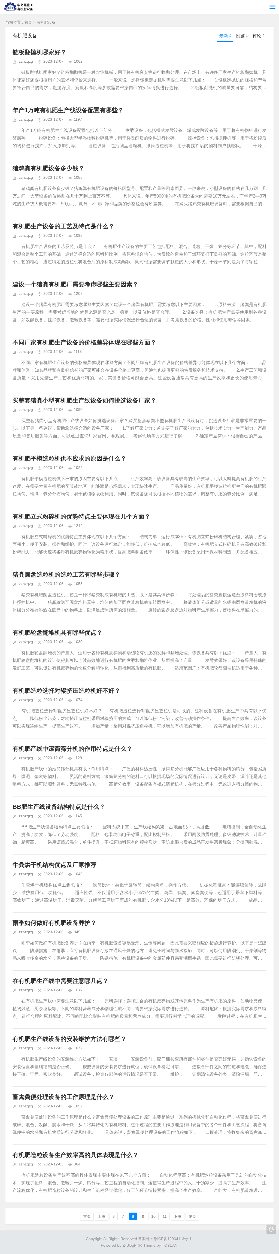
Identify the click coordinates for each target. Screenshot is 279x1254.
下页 (177, 1216)
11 (165, 1216)
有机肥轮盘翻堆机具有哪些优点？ (57, 632)
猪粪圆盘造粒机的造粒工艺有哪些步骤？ (66, 574)
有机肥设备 (46, 22)
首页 (28, 22)
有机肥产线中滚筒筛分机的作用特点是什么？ (72, 748)
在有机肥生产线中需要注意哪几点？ (60, 980)
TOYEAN (169, 1245)
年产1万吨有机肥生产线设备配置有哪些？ (68, 110)
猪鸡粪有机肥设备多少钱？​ (48, 168)
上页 (101, 1216)
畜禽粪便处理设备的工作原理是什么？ (63, 1097)
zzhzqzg (26, 61)
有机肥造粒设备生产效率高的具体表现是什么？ (75, 1155)
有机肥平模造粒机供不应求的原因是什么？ (69, 458)
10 (153, 1216)
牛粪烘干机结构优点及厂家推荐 (54, 864)
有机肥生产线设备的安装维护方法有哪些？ (69, 1038)
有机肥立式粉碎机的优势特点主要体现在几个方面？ (81, 516)
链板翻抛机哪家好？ (39, 52)
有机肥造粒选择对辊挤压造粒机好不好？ (66, 690)
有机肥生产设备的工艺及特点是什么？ (63, 226)
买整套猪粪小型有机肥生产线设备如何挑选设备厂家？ (84, 400)
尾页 (192, 1216)
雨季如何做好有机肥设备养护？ (54, 922)
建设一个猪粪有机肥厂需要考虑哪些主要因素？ (75, 284)
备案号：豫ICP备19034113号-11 (165, 1239)
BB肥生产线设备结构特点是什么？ (59, 806)
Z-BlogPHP (132, 1245)
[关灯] (271, 1229)
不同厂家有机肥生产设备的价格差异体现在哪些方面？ (84, 342)
